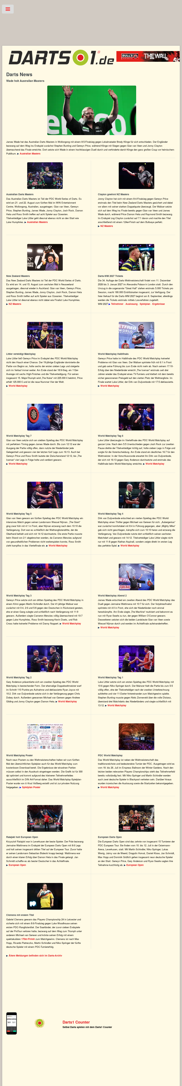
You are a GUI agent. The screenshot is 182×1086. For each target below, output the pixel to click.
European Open (17, 865)
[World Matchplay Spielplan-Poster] (45, 736)
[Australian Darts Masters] (91, 110)
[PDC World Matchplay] (45, 335)
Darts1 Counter (76, 1022)
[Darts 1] (61, 67)
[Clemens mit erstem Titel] (45, 896)
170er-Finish (28, 939)
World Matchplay (18, 385)
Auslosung (131, 304)
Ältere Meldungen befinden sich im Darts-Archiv (35, 955)
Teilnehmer (117, 304)
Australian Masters (30, 153)
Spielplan (145, 304)
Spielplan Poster (31, 787)
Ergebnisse (158, 304)
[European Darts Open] (45, 818)
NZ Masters (106, 226)
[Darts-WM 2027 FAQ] (137, 257)
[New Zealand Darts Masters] (137, 175)
